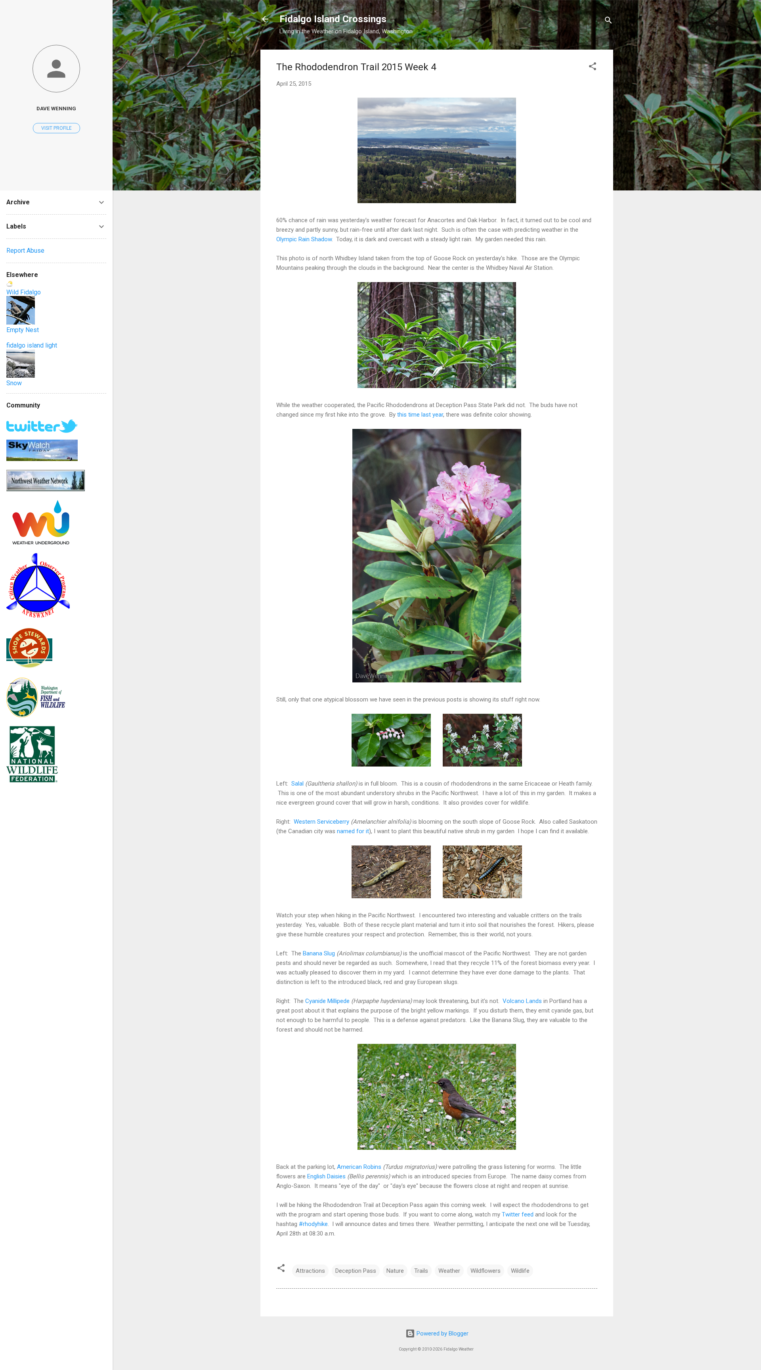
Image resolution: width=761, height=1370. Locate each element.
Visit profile (56, 128)
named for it (353, 831)
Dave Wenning (56, 108)
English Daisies (326, 1176)
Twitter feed (517, 1214)
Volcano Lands (522, 1001)
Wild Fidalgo (23, 292)
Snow (14, 383)
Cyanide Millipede (327, 1001)
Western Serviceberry (321, 821)
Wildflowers (485, 1270)
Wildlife (520, 1270)
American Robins (359, 1166)
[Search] (608, 22)
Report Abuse (25, 250)
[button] (592, 67)
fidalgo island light (31, 345)
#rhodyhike (313, 1224)
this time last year (420, 414)
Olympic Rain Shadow (304, 239)
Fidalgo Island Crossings (332, 19)
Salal (297, 783)
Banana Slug (319, 953)
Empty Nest (22, 330)
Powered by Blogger (441, 1333)
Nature (395, 1270)
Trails (421, 1270)
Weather (449, 1270)
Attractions (310, 1270)
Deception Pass (355, 1270)
